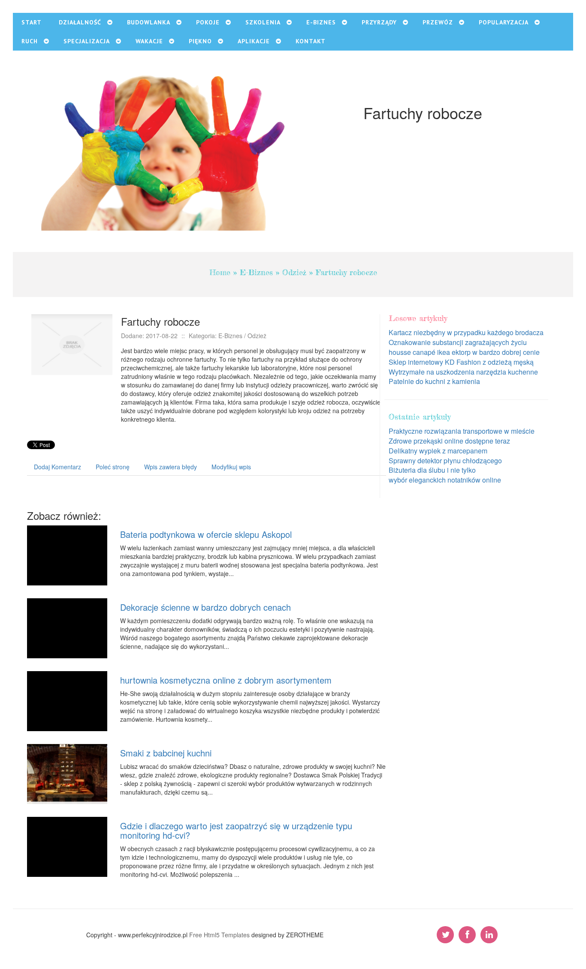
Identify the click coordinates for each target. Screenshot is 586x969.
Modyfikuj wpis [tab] (231, 466)
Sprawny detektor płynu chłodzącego (445, 460)
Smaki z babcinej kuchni (165, 753)
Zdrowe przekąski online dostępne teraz (449, 441)
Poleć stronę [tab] (113, 466)
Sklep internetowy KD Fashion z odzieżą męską (461, 362)
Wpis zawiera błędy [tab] (170, 466)
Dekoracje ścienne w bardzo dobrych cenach (205, 607)
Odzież (294, 272)
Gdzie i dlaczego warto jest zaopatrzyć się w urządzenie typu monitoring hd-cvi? (236, 830)
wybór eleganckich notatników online (445, 480)
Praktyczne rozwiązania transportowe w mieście (462, 431)
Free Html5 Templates (219, 934)
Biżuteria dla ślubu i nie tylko (432, 470)
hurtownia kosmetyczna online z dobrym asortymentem (226, 680)
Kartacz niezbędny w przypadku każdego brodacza (466, 332)
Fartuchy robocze (346, 272)
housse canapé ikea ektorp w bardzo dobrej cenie (464, 352)
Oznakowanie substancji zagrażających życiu (458, 342)
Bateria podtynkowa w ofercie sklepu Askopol (206, 534)
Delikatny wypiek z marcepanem (438, 451)
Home (219, 272)
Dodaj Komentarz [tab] (57, 466)
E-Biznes (256, 272)
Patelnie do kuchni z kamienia (434, 381)
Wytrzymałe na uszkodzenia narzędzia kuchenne (463, 372)
